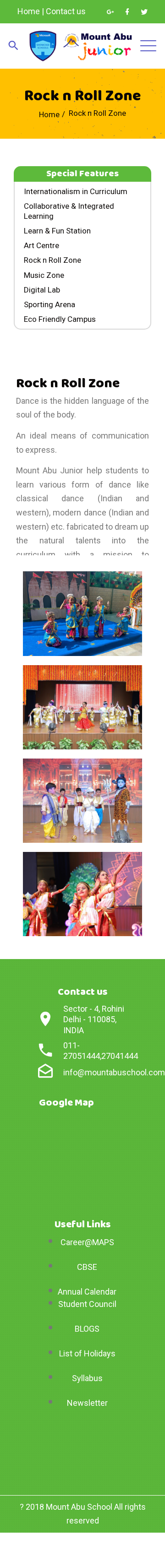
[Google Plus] (110, 12)
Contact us (66, 11)
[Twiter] (144, 12)
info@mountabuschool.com (114, 1072)
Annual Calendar (87, 1291)
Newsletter (87, 1403)
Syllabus (87, 1378)
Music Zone (44, 275)
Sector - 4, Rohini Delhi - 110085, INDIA (93, 1019)
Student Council (87, 1304)
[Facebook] (127, 12)
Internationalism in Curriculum (75, 191)
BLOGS (87, 1329)
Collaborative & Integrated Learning (69, 211)
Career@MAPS (87, 1242)
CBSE (87, 1267)
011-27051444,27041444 (100, 1051)
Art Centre (41, 245)
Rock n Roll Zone (52, 260)
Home (28, 11)
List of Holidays (87, 1353)
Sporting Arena (49, 304)
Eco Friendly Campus (60, 319)
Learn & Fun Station (57, 230)
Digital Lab (42, 289)
